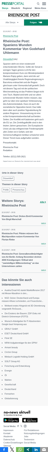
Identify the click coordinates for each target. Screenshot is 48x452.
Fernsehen (9, 394)
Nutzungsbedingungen (34, 433)
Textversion (29, 439)
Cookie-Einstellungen (13, 443)
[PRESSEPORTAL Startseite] (13, 4)
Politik (6, 190)
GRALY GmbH (11, 329)
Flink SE (8, 338)
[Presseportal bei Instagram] (24, 426)
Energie (8, 371)
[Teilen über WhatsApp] (20, 449)
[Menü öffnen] (44, 3)
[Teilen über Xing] (28, 449)
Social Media (30, 443)
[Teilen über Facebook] (4, 449)
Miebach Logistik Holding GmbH (19, 357)
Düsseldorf (8, 59)
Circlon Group (11, 352)
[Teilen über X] (12, 449)
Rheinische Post (10, 36)
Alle (42, 202)
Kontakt (6, 433)
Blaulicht (15, 8)
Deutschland (10, 389)
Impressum (8, 430)
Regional (27, 8)
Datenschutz (9, 439)
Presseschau (18, 190)
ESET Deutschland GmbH (17, 333)
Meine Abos (40, 8)
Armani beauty (11, 347)
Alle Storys (11, 22)
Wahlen (8, 380)
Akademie (8, 436)
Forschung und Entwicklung (17, 366)
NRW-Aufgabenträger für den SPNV (21, 343)
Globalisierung (11, 398)
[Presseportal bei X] (20, 426)
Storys (5, 8)
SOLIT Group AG (12, 361)
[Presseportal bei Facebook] (17, 426)
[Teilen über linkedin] (36, 449)
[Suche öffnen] (38, 3)
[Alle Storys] (24, 17)
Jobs (26, 436)
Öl (6, 375)
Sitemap (7, 446)
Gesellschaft (10, 384)
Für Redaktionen (31, 430)
